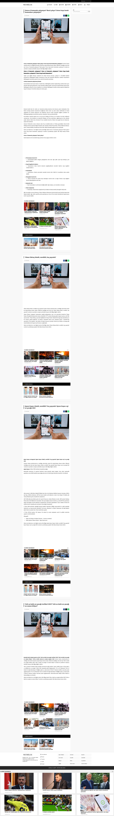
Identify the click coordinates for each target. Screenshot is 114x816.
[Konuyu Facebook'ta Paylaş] (64, 15)
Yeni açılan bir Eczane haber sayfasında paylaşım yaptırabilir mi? (46, 248)
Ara (89, 11)
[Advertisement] (46, 53)
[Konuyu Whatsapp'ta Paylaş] (68, 15)
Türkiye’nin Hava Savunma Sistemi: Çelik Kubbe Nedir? (29, 248)
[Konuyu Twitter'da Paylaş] (66, 15)
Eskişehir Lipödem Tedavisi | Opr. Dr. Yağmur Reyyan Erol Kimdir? (31, 397)
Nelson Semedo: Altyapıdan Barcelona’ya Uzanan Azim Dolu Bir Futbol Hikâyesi (46, 397)
